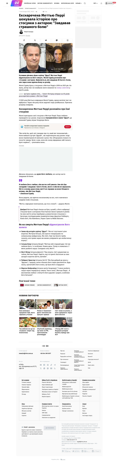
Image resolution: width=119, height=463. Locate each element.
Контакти (90, 353)
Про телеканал (64, 359)
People (28, 35)
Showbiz (21, 8)
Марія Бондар (28, 31)
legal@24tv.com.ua (82, 441)
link (40, 364)
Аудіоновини (25, 392)
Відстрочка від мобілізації (69, 394)
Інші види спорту (87, 415)
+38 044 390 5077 (45, 353)
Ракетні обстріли (47, 382)
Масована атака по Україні (49, 392)
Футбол (84, 408)
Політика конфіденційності (79, 351)
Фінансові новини (87, 387)
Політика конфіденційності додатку (79, 361)
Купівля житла (66, 408)
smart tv (86, 451)
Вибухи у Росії (46, 394)
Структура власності (93, 359)
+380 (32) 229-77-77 (72, 439)
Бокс (83, 406)
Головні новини (26, 382)
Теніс (83, 411)
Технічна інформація (93, 350)
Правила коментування (78, 370)
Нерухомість (66, 404)
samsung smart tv (96, 451)
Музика (56, 3)
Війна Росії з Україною (49, 380)
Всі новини (25, 380)
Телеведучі (63, 362)
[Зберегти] (67, 40)
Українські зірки (30, 3)
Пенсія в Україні (87, 396)
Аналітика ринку (67, 406)
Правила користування (64, 369)
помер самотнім (62, 88)
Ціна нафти (85, 382)
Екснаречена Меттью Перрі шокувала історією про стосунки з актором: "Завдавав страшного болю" (55, 8)
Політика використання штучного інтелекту (79, 356)
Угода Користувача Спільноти (79, 366)
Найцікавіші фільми (27, 406)
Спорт (84, 404)
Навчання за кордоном (48, 417)
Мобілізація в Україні (69, 380)
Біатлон (84, 413)
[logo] (16, 3)
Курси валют (86, 384)
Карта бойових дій (47, 384)
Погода (24, 394)
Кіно (23, 404)
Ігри (89, 368)
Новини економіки (88, 380)
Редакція (62, 353)
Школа (44, 410)
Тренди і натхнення (67, 411)
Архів (89, 362)
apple (76, 451)
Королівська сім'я (67, 3)
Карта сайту (91, 365)
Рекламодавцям (64, 365)
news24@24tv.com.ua (26, 353)
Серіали (24, 415)
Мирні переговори (47, 387)
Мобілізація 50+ (66, 386)
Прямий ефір (25, 387)
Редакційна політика (65, 356)
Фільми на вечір (26, 411)
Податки (84, 394)
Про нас (62, 350)
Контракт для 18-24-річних (69, 391)
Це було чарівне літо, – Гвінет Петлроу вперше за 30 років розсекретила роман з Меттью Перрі (44, 95)
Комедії (24, 413)
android (66, 451)
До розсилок (50, 428)
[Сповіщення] (101, 3)
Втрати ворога (46, 396)
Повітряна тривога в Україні (50, 389)
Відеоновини (25, 389)
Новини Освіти (47, 404)
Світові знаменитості (44, 3)
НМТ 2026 (44, 413)
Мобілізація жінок (67, 389)
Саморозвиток (46, 415)
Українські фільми (27, 408)
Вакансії (90, 356)
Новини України (26, 384)
